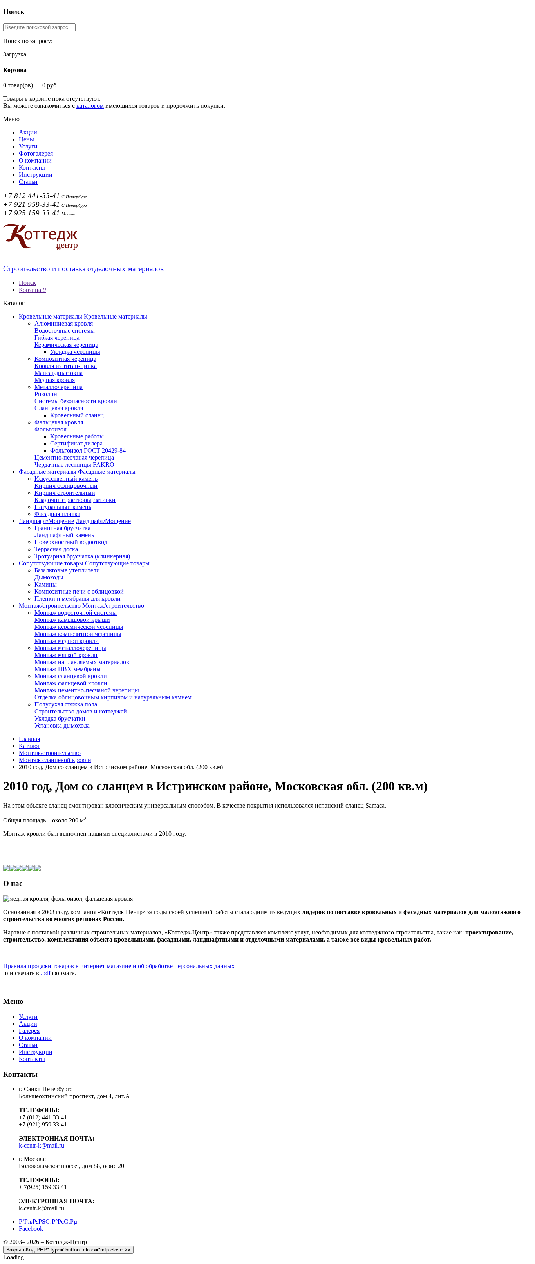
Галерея (29, 1030)
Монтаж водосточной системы (75, 612)
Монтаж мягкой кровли (66, 655)
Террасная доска (56, 549)
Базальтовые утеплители (67, 570)
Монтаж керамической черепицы (78, 626)
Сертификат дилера (76, 443)
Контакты (32, 167)
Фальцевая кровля (58, 422)
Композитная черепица (65, 358)
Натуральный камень (62, 506)
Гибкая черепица (57, 337)
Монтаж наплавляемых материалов (81, 662)
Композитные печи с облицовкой (79, 591)
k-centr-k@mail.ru (41, 1145)
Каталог (29, 745)
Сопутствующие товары (51, 563)
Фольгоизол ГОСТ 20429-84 (88, 450)
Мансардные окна (58, 372)
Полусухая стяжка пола (65, 704)
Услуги (28, 146)
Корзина (32, 289)
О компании (35, 160)
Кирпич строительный (64, 492)
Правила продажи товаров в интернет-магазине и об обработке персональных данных (119, 966)
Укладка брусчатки (59, 718)
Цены (26, 139)
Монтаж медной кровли (66, 640)
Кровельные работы (77, 436)
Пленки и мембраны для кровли (77, 598)
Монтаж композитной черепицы (77, 633)
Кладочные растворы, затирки (75, 499)
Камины (45, 584)
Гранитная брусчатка (62, 528)
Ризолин (45, 394)
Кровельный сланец (77, 415)
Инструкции (35, 174)
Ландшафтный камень (64, 535)
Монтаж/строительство (50, 605)
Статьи (28, 181)
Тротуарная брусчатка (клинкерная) (82, 556)
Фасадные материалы (47, 471)
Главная (29, 738)
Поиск (27, 282)
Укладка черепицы (75, 351)
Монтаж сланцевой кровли (70, 676)
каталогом (90, 105)
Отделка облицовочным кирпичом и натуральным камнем (113, 697)
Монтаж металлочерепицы (70, 648)
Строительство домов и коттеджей (80, 711)
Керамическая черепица (66, 344)
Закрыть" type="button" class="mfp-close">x (68, 1250)
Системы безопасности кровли (75, 401)
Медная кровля (54, 380)
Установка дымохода (62, 725)
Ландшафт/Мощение (46, 521)
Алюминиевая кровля (63, 323)
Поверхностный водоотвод (70, 542)
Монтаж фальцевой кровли (70, 683)
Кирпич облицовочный (66, 485)
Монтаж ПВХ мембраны (67, 669)
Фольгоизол (50, 429)
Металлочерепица (58, 387)
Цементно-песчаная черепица (74, 457)
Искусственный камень (66, 478)
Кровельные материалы (50, 316)
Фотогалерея (36, 153)
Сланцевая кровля (58, 408)
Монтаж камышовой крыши (72, 619)
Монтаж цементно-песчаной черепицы (86, 690)
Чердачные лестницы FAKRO (74, 464)
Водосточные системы (64, 330)
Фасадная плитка (57, 514)
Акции (28, 132)
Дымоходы (48, 577)
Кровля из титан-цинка (65, 365)
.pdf (46, 973)
